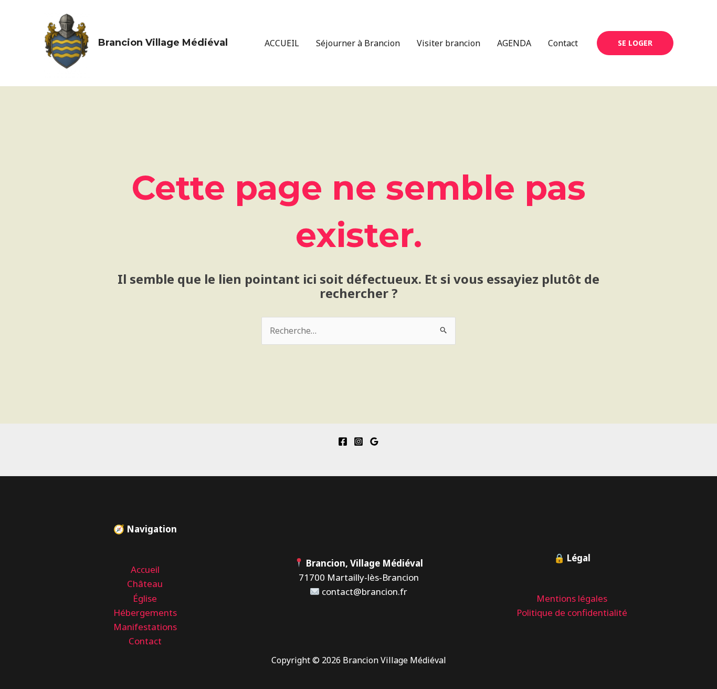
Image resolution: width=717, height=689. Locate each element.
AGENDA (514, 43)
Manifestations (145, 627)
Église (145, 598)
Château (145, 584)
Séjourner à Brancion (358, 43)
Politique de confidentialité (571, 612)
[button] (635, 43)
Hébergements (145, 612)
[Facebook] (342, 441)
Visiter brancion (448, 43)
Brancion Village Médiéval (163, 42)
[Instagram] (358, 441)
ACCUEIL (282, 43)
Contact (563, 43)
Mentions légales (571, 598)
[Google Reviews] (374, 441)
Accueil (145, 569)
